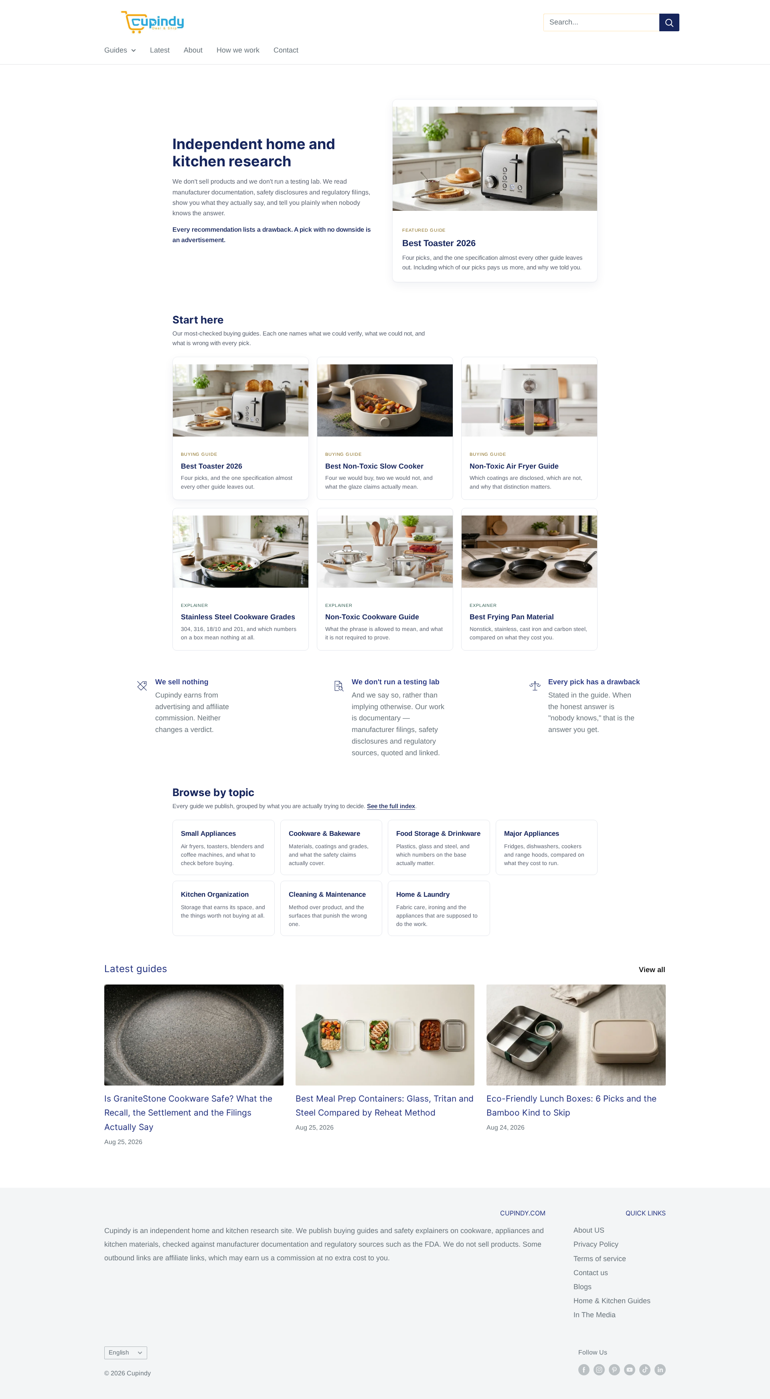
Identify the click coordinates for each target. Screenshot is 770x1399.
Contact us (590, 1273)
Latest (160, 50)
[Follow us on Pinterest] (614, 1369)
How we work (238, 50)
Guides (115, 50)
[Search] (669, 22)
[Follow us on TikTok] (644, 1369)
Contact (286, 50)
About (193, 50)
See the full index (391, 806)
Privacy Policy (595, 1244)
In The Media (594, 1315)
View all (653, 970)
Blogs (582, 1287)
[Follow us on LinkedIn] (660, 1369)
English (119, 1352)
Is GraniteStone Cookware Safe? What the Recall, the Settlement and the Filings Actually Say (188, 1113)
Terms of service (599, 1259)
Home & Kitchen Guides (611, 1301)
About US (588, 1230)
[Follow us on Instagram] (599, 1369)
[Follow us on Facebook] (584, 1369)
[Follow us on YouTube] (629, 1369)
